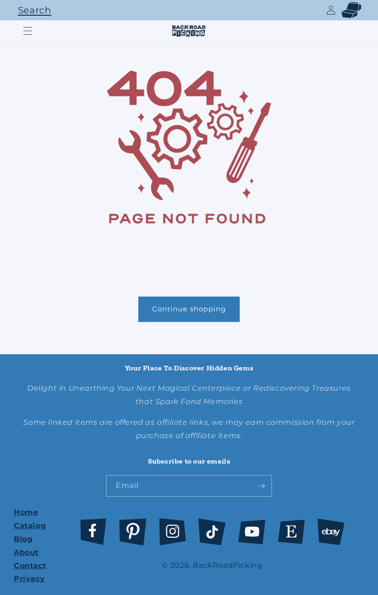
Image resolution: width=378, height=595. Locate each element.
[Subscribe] (261, 486)
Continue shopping (189, 308)
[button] (32, 10)
